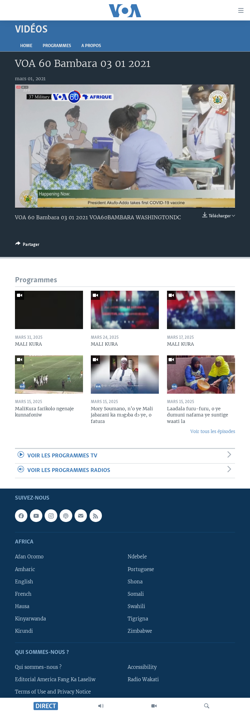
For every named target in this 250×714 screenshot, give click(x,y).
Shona (135, 582)
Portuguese (141, 569)
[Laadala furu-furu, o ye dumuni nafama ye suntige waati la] (201, 374)
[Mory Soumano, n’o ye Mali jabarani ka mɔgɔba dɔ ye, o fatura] (125, 374)
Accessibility (142, 667)
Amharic (25, 569)
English (24, 582)
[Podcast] (66, 516)
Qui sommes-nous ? (38, 667)
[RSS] (96, 516)
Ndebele (137, 557)
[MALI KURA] (49, 310)
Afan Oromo (29, 557)
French (23, 594)
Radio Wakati (143, 679)
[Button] (27, 245)
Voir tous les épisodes (212, 431)
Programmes (57, 46)
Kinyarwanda (30, 619)
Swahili (136, 606)
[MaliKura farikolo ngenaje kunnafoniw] (49, 374)
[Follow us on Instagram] (51, 516)
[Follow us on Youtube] (36, 516)
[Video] (154, 706)
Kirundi (24, 631)
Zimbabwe (140, 631)
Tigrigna (138, 619)
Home (26, 46)
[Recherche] (206, 706)
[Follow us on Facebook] (21, 516)
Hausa (22, 606)
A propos (91, 46)
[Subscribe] (81, 516)
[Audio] (101, 706)
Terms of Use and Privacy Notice (53, 692)
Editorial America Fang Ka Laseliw (55, 679)
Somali (136, 594)
